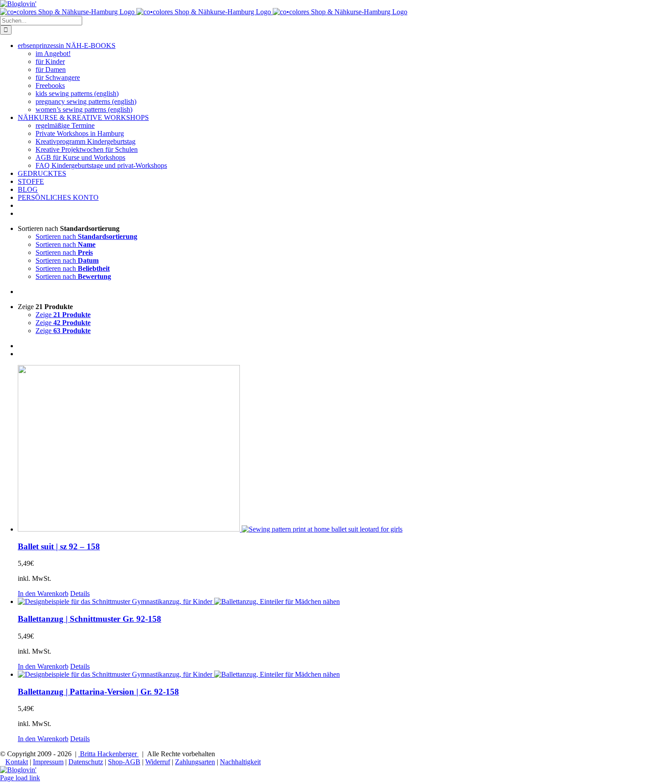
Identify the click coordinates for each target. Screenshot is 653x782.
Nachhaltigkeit (240, 762)
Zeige (63, 314)
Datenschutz (85, 762)
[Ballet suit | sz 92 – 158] (335, 449)
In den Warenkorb (43, 593)
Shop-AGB (124, 762)
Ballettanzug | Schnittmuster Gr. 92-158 (89, 618)
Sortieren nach (86, 236)
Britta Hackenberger (108, 754)
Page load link (20, 778)
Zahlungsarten (195, 762)
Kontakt (16, 762)
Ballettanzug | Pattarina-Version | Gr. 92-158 (98, 691)
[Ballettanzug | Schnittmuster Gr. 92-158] (335, 602)
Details (80, 593)
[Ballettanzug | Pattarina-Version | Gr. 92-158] (335, 675)
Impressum (48, 762)
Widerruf (157, 762)
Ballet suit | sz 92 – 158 (59, 546)
